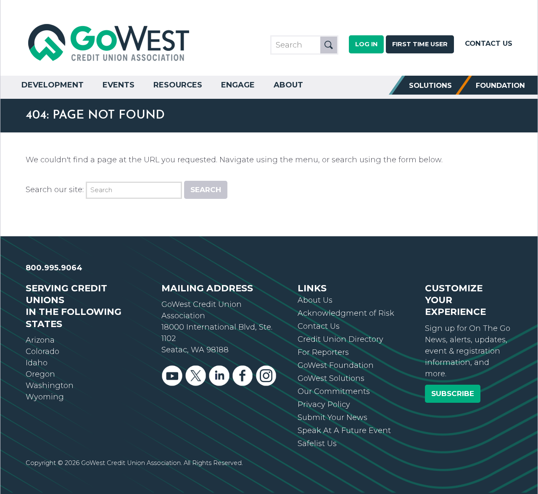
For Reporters (323, 352)
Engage (238, 85)
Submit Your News (332, 417)
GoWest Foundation (336, 365)
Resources (177, 85)
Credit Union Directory (340, 339)
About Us (315, 300)
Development (52, 85)
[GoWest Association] (110, 61)
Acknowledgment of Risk (346, 313)
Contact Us (488, 43)
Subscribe (452, 393)
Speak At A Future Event (344, 430)
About (288, 85)
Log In (366, 44)
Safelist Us (317, 443)
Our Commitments (334, 391)
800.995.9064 (54, 267)
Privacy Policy (324, 404)
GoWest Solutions (331, 378)
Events (118, 85)
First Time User (420, 44)
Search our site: (55, 189)
